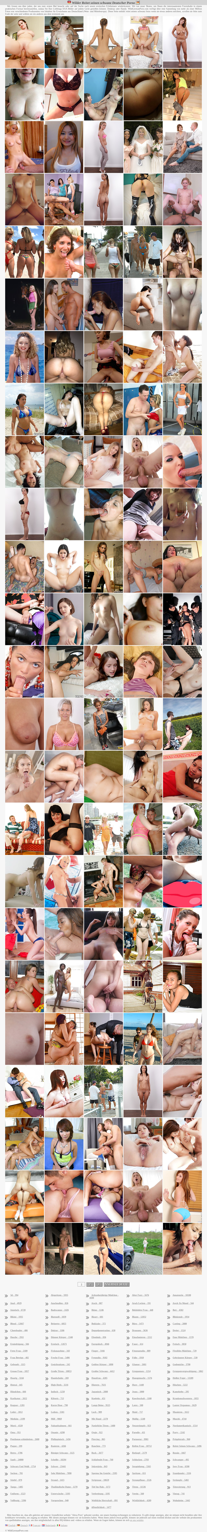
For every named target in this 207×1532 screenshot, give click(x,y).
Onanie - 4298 (58, 1432)
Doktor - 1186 (57, 1330)
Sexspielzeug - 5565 (141, 1466)
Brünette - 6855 (58, 1323)
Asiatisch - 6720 (18, 1310)
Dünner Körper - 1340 (62, 1337)
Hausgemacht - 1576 (142, 1378)
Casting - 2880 (180, 1323)
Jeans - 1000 (138, 1391)
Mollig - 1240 (138, 1419)
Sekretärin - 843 (99, 1466)
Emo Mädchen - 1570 (183, 1337)
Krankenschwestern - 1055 (186, 1398)
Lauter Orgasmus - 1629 (184, 1405)
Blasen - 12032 (139, 1317)
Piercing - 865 (98, 1439)
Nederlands (50, 1525)
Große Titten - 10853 (61, 1371)
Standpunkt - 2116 (182, 1473)
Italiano (63, 1525)
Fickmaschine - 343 (60, 1351)
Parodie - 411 (138, 1432)
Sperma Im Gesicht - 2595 (104, 1473)
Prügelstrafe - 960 (181, 1439)
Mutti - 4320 (16, 1425)
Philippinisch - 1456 (61, 1439)
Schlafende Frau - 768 (102, 1459)
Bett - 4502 (178, 1310)
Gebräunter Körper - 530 (185, 1357)
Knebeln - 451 (98, 1398)
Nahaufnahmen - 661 (61, 1425)
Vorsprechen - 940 (60, 1500)
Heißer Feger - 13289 (183, 1378)
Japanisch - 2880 (100, 1391)
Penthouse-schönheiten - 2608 (24, 1439)
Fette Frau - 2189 (18, 1351)
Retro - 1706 (16, 1453)
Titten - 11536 (139, 1487)
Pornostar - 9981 (140, 1439)
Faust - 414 (137, 1344)
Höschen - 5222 (180, 1385)
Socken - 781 (16, 1473)
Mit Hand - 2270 (100, 1419)
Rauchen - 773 (99, 1446)
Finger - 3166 (98, 1351)
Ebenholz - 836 (99, 1337)
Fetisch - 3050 (179, 1344)
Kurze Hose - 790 (59, 1405)
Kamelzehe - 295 (181, 1391)
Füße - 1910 (138, 1357)
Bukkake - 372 (99, 1323)
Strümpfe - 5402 (181, 1480)
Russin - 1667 (179, 1453)
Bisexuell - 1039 (58, 1317)
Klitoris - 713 (57, 1398)
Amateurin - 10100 (182, 1295)
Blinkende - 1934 (181, 1317)
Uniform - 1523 (17, 1493)
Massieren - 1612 (181, 1412)
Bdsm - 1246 (98, 1310)
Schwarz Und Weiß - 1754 (23, 1466)
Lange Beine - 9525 (101, 1405)
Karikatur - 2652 (18, 1398)
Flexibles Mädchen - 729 (184, 1351)
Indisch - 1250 (58, 1391)
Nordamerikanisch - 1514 (185, 1425)
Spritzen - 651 (139, 1473)
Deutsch (24, 1525)
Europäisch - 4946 (100, 1344)
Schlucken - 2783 (140, 1459)
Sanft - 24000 (16, 1459)
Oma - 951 (15, 1432)
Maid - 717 (137, 1412)
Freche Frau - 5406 (60, 1357)
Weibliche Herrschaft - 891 (105, 1500)
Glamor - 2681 (139, 1364)
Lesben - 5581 (57, 1412)
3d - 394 (14, 1295)
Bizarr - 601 (97, 1317)
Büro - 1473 (138, 1323)
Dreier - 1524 (179, 1330)
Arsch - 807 (97, 1303)
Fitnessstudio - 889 (141, 1351)
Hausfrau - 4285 (99, 1378)
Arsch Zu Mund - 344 (183, 1303)
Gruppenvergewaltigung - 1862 (188, 1371)
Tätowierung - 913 (182, 1487)
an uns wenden (136, 1520)
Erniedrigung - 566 (19, 1344)
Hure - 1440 (138, 1385)
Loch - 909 (97, 1412)
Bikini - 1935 (16, 1317)
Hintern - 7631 (99, 1385)
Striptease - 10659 (100, 1480)
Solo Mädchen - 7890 (61, 1473)
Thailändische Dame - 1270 (64, 1487)
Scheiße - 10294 (58, 1459)
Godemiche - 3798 (181, 1364)
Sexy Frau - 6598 (181, 1466)
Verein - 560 (138, 1493)
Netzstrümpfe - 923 (141, 1425)
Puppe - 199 (16, 1446)
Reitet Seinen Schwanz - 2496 (187, 1446)
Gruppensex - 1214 (141, 1371)
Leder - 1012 (16, 1412)
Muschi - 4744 (179, 1419)
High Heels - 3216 (59, 1385)
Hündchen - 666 (18, 1391)
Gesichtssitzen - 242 (60, 1364)
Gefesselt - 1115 (17, 1364)
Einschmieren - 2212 (142, 1337)
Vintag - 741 (179, 1493)
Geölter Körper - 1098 (102, 1364)
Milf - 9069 (56, 1419)
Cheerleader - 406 (19, 1330)
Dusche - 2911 (17, 1337)
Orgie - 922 (97, 1432)
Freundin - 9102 (99, 1357)
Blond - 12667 (17, 1323)
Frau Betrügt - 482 (19, 1357)
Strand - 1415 (57, 1480)
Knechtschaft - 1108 (142, 1398)
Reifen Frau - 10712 (142, 1446)
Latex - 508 (137, 1405)
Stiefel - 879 (16, 1480)
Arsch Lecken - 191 (141, 1303)
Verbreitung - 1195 (101, 1493)
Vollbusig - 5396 (18, 1500)
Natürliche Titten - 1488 (103, 1425)
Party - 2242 (179, 1432)
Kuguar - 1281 (17, 1405)
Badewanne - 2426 (60, 1310)
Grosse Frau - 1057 (19, 1371)
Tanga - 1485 (16, 1487)
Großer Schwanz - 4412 (103, 1371)
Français (36, 1525)
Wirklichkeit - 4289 (141, 1500)
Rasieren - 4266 (58, 1446)
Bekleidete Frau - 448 (142, 1310)
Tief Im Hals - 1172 (101, 1487)
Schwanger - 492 (181, 1459)
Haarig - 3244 (17, 1378)
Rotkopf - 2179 (139, 1453)
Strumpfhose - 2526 (141, 1480)
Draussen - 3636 (140, 1330)
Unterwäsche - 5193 (60, 1493)
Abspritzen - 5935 (59, 1295)
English (11, 1525)
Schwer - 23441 (58, 1466)
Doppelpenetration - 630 (103, 1330)
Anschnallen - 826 (59, 1303)
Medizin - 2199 (17, 1419)
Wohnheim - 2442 (181, 1500)
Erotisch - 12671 (59, 1344)
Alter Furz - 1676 (140, 1295)
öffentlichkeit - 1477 (101, 1507)
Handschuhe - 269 (60, 1378)
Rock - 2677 (97, 1453)
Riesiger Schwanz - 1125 (62, 1453)
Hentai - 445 (16, 1385)
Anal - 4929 (16, 1303)
